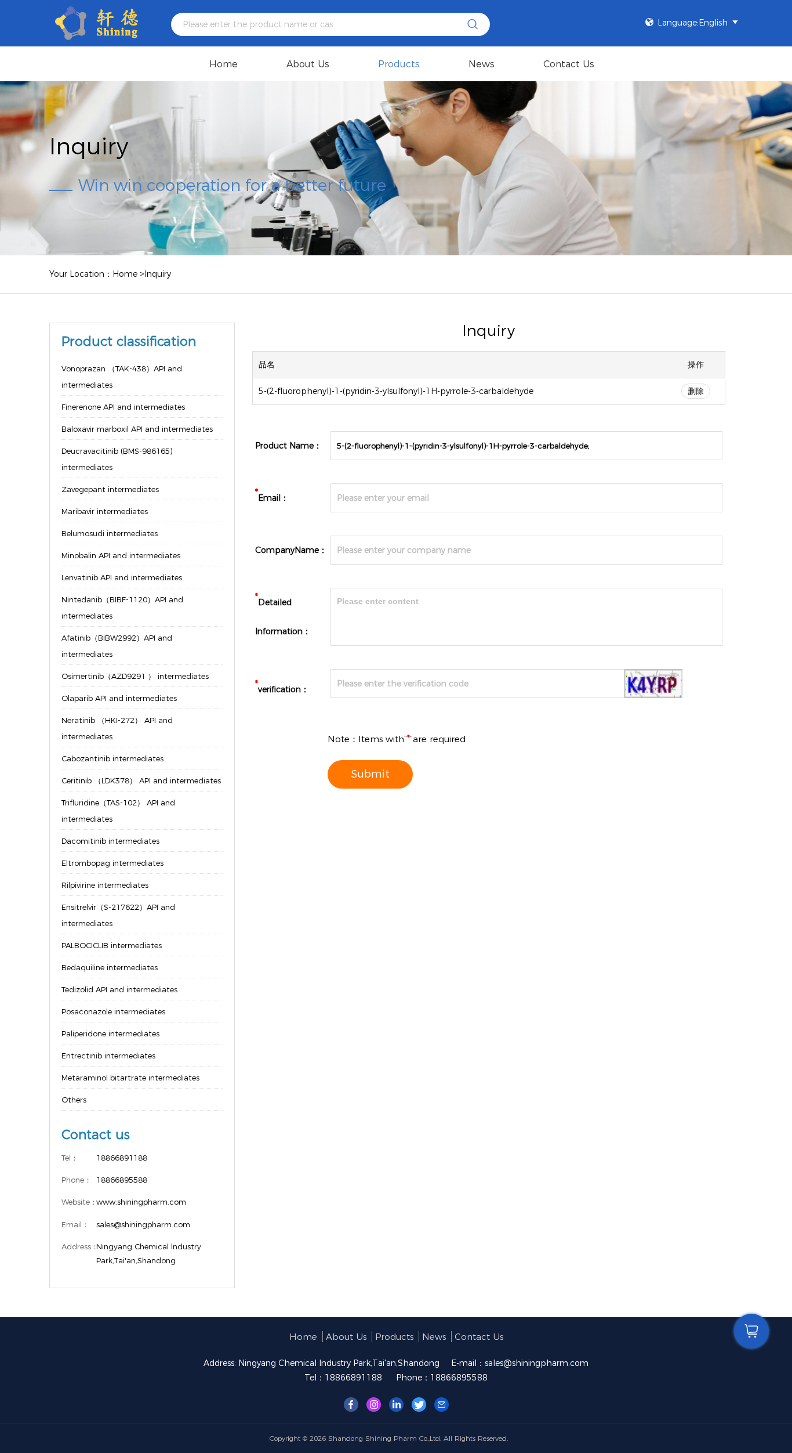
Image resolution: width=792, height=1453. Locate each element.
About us (307, 64)
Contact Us (568, 64)
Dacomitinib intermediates (110, 840)
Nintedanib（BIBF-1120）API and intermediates (122, 607)
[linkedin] (396, 1403)
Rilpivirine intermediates (104, 885)
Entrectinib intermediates (108, 1055)
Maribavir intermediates (104, 511)
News (481, 64)
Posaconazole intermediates (113, 1011)
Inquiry (157, 274)
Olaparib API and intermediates (119, 698)
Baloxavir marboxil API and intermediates (137, 428)
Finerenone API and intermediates (123, 406)
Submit (370, 774)
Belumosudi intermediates (109, 533)
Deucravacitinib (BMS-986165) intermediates (116, 459)
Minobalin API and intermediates (120, 555)
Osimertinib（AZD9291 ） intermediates (135, 676)
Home (223, 64)
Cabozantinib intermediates (112, 758)
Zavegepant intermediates (110, 489)
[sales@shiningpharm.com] (441, 1403)
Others (73, 1099)
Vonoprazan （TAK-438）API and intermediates (121, 376)
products (399, 64)
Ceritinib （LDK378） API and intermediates (141, 780)
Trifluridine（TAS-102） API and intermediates (118, 810)
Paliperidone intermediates (110, 1033)
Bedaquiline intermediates (109, 967)
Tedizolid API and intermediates (119, 989)
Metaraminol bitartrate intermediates (130, 1077)
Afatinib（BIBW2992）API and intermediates (116, 646)
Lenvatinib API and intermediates (121, 577)
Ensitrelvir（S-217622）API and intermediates (118, 915)
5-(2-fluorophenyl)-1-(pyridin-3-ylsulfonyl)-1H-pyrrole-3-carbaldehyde (396, 391)
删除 (696, 391)
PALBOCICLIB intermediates (111, 945)
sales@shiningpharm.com (536, 1363)
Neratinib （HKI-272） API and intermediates (117, 728)
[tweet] (419, 1403)
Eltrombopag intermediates (112, 863)
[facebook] (351, 1403)
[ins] (373, 1403)
